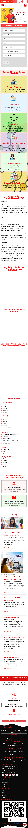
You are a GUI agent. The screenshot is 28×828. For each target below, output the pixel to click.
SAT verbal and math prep (11, 657)
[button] (25, 5)
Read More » (7, 548)
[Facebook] (18, 1)
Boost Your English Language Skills (14, 637)
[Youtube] (24, 1)
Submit (6, 62)
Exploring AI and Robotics (11, 617)
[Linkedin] (10, 775)
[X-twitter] (26, 1)
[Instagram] (21, 1)
